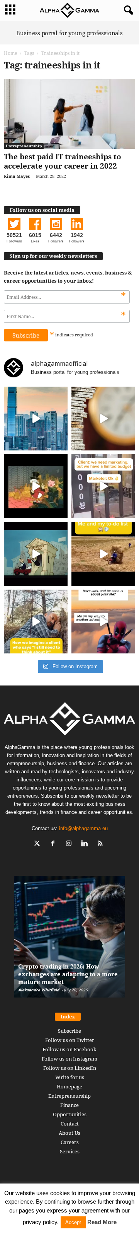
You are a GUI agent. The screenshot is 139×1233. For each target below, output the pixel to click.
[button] (127, 10)
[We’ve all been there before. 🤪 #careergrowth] (36, 621)
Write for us (69, 1077)
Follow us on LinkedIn (69, 1067)
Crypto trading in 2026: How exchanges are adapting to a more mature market (68, 974)
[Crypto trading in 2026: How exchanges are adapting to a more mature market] (69, 940)
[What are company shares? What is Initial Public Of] (36, 554)
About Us (69, 1132)
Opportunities (69, 1114)
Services (70, 1151)
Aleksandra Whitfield (38, 990)
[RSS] (101, 844)
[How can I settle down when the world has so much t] (103, 621)
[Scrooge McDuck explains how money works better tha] (36, 486)
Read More (102, 1222)
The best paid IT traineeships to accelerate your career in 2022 (62, 161)
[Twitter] (39, 844)
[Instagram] (70, 844)
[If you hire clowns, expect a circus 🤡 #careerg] (103, 486)
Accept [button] (73, 1222)
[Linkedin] (86, 844)
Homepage (69, 1086)
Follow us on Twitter (69, 1040)
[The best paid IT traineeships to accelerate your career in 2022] (69, 114)
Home (10, 53)
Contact (70, 1123)
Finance (69, 1105)
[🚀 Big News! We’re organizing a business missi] (36, 418)
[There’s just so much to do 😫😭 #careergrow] (103, 554)
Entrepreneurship (24, 145)
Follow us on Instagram (69, 1058)
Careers (70, 1142)
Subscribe (69, 1030)
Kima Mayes (17, 176)
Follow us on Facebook (69, 1049)
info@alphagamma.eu (83, 828)
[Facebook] (55, 844)
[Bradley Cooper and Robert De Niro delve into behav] (103, 418)
